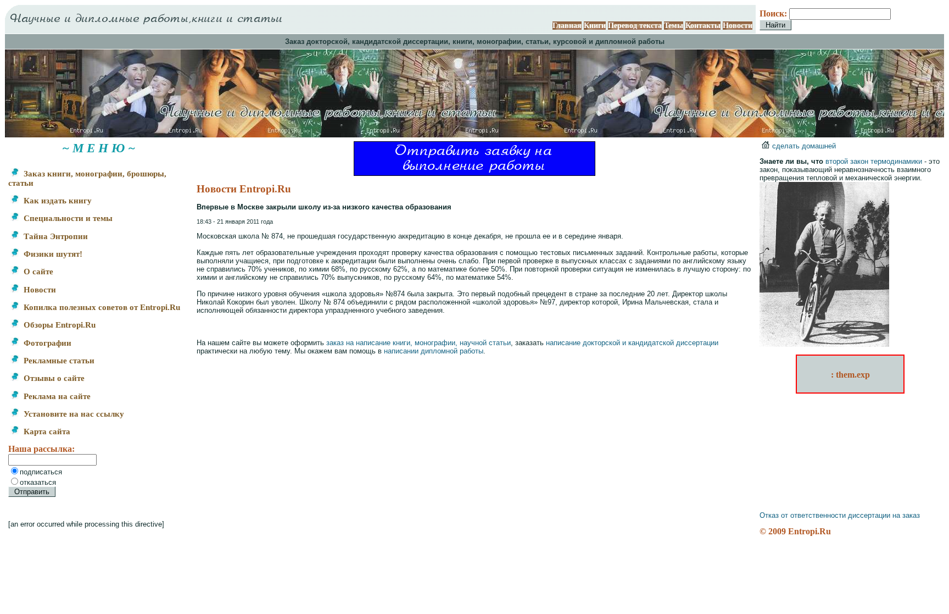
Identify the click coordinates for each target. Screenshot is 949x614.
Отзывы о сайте (53, 378)
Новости (737, 25)
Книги (595, 25)
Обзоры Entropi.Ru (58, 324)
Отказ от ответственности (803, 515)
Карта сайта (45, 431)
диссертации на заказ (884, 515)
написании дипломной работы (433, 351)
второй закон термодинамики (873, 161)
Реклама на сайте (56, 396)
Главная (567, 25)
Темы (673, 25)
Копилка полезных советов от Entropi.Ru (100, 307)
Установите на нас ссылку (72, 414)
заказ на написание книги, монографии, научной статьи (418, 343)
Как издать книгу (56, 200)
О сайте (37, 271)
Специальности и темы (67, 218)
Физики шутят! (51, 254)
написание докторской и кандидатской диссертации (632, 343)
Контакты (703, 25)
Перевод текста (635, 25)
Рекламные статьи (57, 360)
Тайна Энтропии (54, 236)
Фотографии (46, 343)
